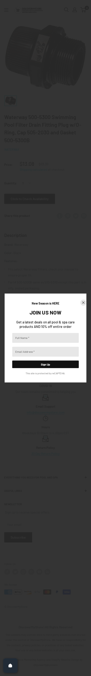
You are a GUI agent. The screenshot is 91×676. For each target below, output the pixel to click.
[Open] (10, 665)
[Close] (83, 303)
